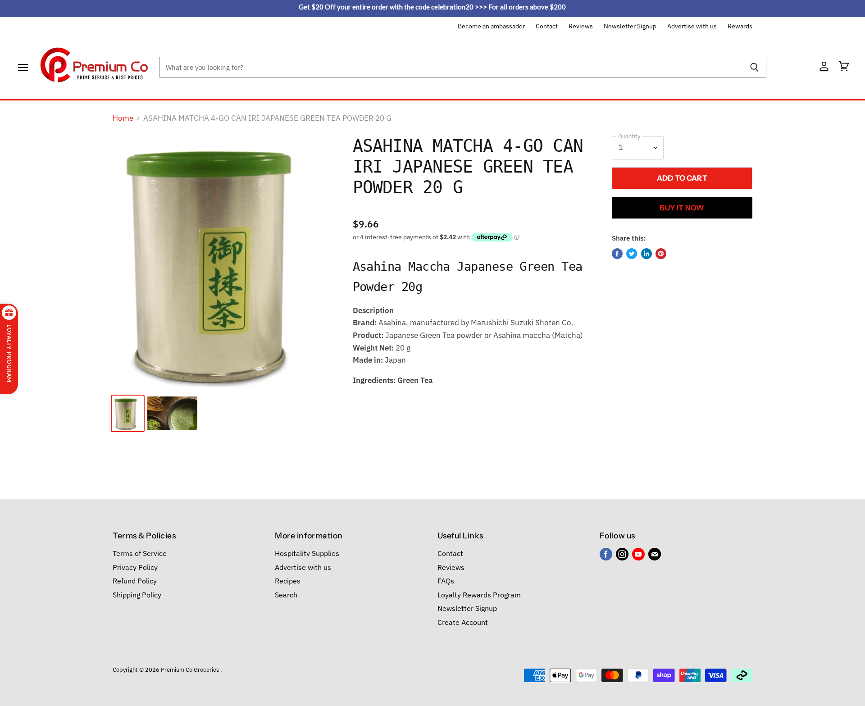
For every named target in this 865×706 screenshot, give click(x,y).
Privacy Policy (135, 567)
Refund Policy (135, 580)
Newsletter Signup (630, 26)
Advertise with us (692, 26)
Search (286, 594)
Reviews (581, 26)
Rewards (740, 26)
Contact (547, 26)
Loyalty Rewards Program (479, 594)
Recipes (287, 580)
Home (123, 118)
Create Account (462, 622)
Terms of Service (140, 553)
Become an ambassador (491, 26)
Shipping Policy (137, 594)
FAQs (445, 580)
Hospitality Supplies (307, 553)
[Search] (754, 67)
